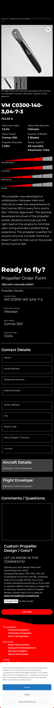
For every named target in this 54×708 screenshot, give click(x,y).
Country (8, 449)
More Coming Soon (18, 636)
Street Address (12, 405)
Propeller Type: (10, 296)
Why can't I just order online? (17, 284)
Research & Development (22, 648)
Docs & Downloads (18, 654)
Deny (27, 694)
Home (4, 18)
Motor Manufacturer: (12, 308)
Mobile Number (12, 391)
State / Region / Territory (16, 438)
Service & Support (17, 651)
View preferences (27, 701)
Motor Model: (9, 320)
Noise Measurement (19, 644)
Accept (27, 687)
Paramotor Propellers (20, 18)
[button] (48, 29)
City (6, 416)
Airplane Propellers (18, 630)
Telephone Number (14, 380)
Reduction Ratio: (10, 333)
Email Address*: (12, 369)
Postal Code (10, 427)
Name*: (8, 358)
